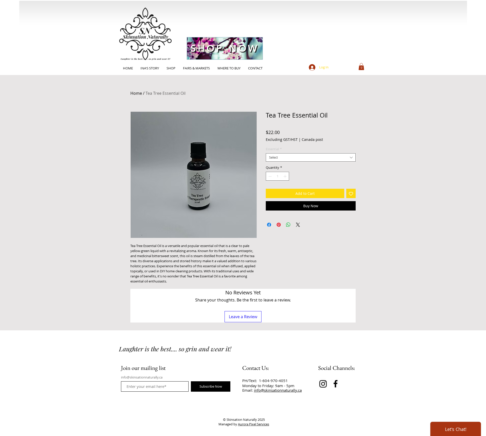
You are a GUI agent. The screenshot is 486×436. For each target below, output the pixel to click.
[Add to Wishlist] (351, 193)
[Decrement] (270, 176)
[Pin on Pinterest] (279, 225)
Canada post (312, 139)
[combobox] (311, 157)
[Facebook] (335, 384)
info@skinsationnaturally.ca (142, 377)
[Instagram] (323, 384)
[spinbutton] (277, 176)
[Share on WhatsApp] (288, 225)
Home (136, 93)
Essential (274, 149)
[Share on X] (298, 225)
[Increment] (285, 176)
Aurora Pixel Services (253, 424)
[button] (361, 66)
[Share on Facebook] (269, 225)
